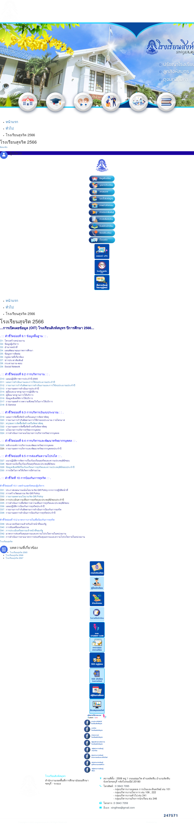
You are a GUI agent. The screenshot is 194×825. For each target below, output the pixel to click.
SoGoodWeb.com (164, 822)
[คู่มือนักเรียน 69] (97, 583)
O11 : (3, 382)
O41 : (21, 530)
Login (176, 822)
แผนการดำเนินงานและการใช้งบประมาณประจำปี (30, 382)
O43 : (42, 536)
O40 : (14, 527)
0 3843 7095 (122, 786)
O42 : (33, 533)
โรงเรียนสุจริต (6, 541)
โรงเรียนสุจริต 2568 (14, 555)
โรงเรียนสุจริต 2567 (14, 558)
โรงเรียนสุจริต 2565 (18, 552)
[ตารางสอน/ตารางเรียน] (97, 644)
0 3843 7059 (121, 802)
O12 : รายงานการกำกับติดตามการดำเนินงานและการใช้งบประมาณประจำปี (37, 385)
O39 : (23, 523)
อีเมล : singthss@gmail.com (119, 807)
